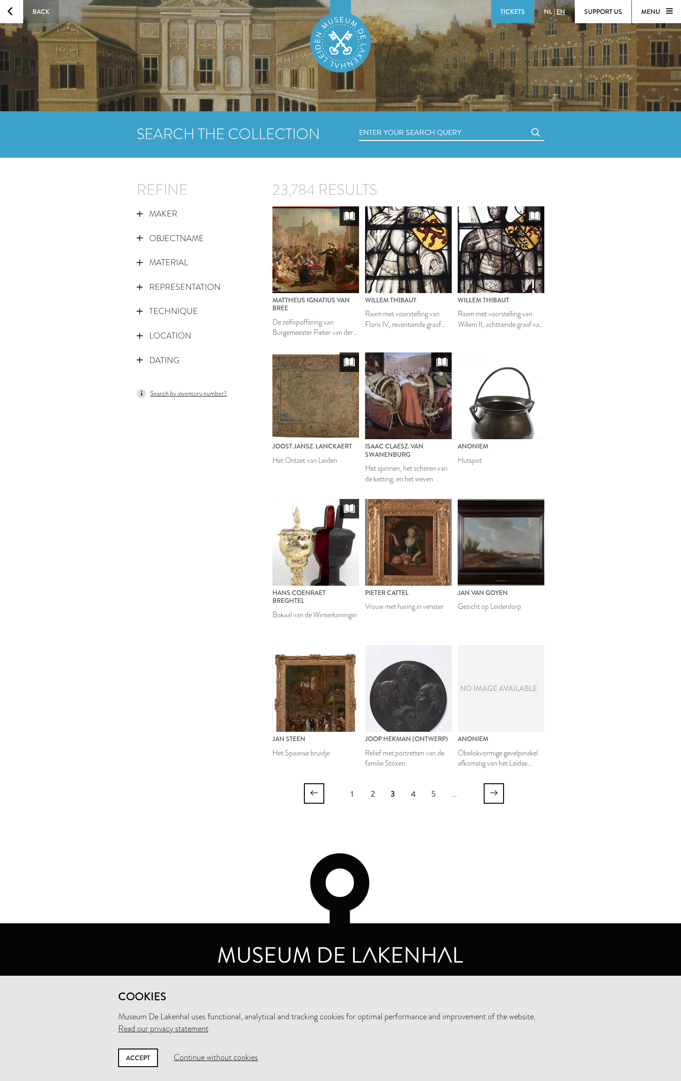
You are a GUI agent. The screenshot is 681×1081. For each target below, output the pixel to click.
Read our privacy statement (163, 1029)
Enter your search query (391, 122)
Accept (138, 1057)
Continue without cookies (216, 1057)
